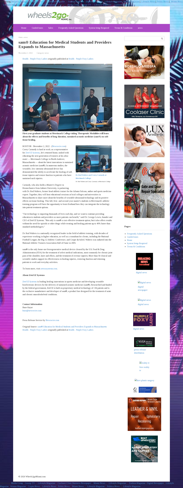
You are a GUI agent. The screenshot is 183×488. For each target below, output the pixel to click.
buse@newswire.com (32, 310)
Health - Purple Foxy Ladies (35, 59)
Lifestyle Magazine (56, 1)
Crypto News (34, 486)
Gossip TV (86, 5)
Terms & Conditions (123, 28)
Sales (50, 28)
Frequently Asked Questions (70, 28)
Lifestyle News (148, 1)
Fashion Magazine (76, 1)
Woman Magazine (131, 1)
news (140, 28)
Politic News (163, 1)
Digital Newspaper (94, 1)
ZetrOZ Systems (33, 153)
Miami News (38, 1)
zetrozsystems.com (49, 268)
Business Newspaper (20, 1)
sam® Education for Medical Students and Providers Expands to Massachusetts (72, 327)
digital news (141, 272)
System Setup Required (99, 28)
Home (23, 28)
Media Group (73, 5)
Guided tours (37, 28)
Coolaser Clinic (121, 5)
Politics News (29, 5)
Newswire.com (59, 146)
